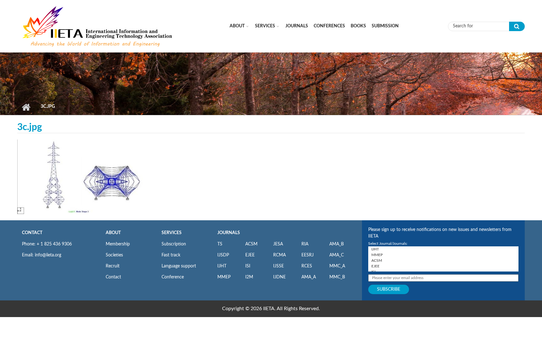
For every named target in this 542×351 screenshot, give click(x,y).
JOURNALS (228, 233)
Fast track (171, 255)
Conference (173, 277)
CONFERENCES (329, 26)
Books (358, 26)
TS (219, 244)
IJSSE (278, 266)
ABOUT (113, 233)
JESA (278, 244)
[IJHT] (443, 249)
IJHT (221, 266)
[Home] (97, 26)
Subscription (174, 244)
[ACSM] (443, 260)
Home (26, 107)
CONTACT (32, 233)
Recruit (113, 266)
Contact (113, 277)
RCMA (279, 255)
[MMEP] (443, 255)
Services (265, 26)
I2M (249, 277)
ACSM (251, 244)
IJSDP (223, 255)
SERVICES (172, 233)
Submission (385, 26)
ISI (247, 266)
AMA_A (308, 277)
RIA (304, 244)
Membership (118, 244)
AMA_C (336, 255)
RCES (306, 266)
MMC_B (337, 277)
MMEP (224, 277)
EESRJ (307, 255)
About (237, 26)
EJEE (250, 255)
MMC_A (337, 266)
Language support (179, 266)
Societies (114, 255)
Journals (296, 26)
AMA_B (336, 244)
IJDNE (279, 277)
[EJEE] (443, 266)
